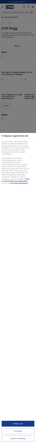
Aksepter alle (18, 424)
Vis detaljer (18, 431)
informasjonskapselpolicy (19, 183)
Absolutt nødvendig (18, 438)
